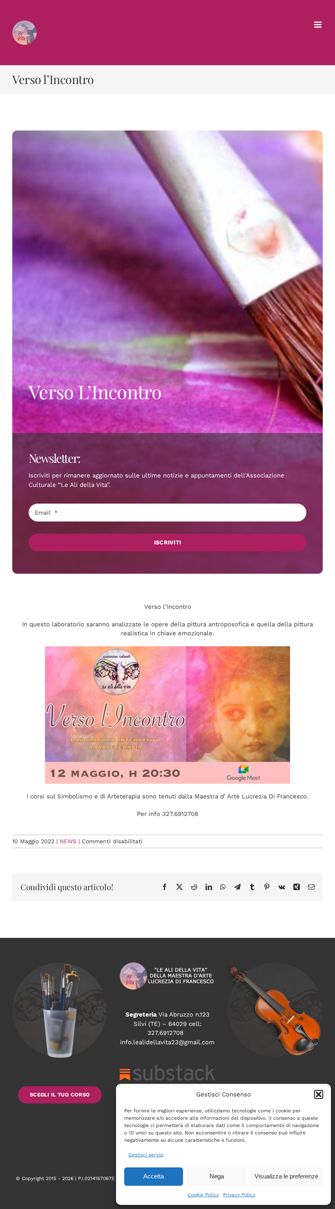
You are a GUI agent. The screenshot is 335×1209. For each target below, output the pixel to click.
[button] (319, 1094)
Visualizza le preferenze (286, 1176)
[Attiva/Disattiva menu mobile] (318, 24)
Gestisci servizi (145, 1155)
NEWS (68, 841)
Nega (217, 1176)
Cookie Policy (203, 1195)
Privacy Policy (239, 1195)
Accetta (153, 1176)
